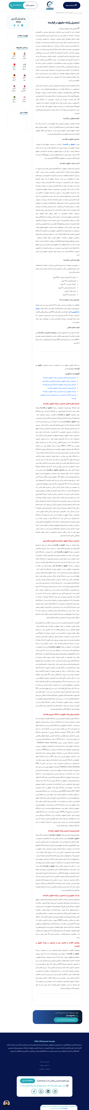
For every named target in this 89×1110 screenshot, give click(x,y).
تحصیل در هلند (44, 1065)
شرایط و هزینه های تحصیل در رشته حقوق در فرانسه (59, 377)
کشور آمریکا (14, 89)
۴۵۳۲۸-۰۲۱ (29, 1081)
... (27, 117)
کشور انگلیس (23, 89)
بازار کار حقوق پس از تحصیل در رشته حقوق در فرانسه (59, 391)
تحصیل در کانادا (44, 1062)
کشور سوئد (14, 100)
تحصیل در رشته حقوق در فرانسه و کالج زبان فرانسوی (59, 381)
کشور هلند (24, 57)
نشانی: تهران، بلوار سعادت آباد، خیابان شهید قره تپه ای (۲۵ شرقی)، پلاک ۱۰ (43, 1086)
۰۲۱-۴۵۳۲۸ (71, 1016)
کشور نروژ (24, 79)
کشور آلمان (14, 79)
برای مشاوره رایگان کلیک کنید (66, 1020)
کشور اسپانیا (14, 57)
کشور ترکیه (14, 68)
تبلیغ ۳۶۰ (65, 1108)
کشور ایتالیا (24, 68)
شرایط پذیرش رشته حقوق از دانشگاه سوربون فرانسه (59, 384)
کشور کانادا (24, 100)
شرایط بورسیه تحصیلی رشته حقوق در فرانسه (61, 388)
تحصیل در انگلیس (44, 1069)
